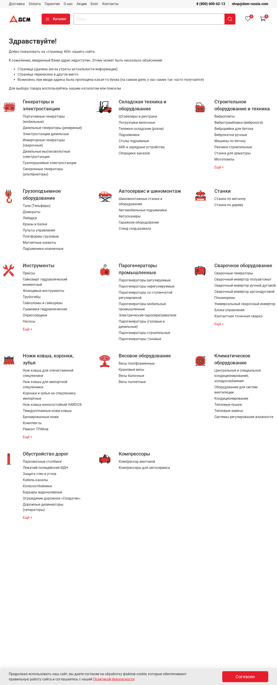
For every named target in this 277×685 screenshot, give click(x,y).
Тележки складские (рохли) (141, 129)
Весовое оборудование (145, 355)
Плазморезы (224, 298)
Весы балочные (131, 376)
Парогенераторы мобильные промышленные (142, 306)
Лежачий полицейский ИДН (45, 468)
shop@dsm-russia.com (250, 4)
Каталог (59, 19)
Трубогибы (32, 297)
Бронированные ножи (40, 417)
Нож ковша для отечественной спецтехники (48, 373)
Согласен (245, 676)
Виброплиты (224, 116)
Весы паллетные (132, 382)
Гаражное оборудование (139, 222)
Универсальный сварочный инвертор (244, 304)
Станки (222, 191)
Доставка (17, 4)
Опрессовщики (35, 315)
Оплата (35, 4)
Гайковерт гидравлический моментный (45, 282)
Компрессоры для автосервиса (144, 468)
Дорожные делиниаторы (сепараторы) (43, 507)
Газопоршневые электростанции (49, 163)
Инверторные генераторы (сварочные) (44, 142)
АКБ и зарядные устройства (142, 147)
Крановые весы (131, 369)
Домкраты (31, 212)
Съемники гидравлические (45, 309)
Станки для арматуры (232, 153)
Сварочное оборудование (243, 265)
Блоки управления (229, 310)
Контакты (110, 4)
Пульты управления (39, 230)
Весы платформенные (137, 363)
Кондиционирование (231, 398)
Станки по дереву (228, 205)
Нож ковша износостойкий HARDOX (52, 405)
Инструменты (39, 265)
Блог (94, 4)
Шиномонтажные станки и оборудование (140, 201)
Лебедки (30, 218)
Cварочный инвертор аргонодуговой (244, 292)
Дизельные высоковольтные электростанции (46, 154)
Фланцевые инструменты (43, 291)
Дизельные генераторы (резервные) (52, 128)
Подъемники (129, 135)
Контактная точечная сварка (238, 316)
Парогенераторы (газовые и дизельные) (142, 324)
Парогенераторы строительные (144, 333)
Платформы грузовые (41, 236)
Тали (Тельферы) (37, 206)
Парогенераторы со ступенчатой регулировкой (145, 295)
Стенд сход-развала (135, 228)
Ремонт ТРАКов (35, 429)
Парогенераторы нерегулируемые (146, 286)
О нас (68, 4)
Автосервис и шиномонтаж (150, 191)
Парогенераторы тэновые (140, 339)
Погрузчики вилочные (137, 122)
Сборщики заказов (134, 153)
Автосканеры (130, 216)
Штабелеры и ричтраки (138, 116)
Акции (82, 4)
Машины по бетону (230, 141)
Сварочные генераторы (233, 273)
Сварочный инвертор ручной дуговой (245, 285)
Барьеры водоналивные (42, 492)
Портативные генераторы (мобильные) (44, 119)
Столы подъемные (134, 141)
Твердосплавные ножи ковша (47, 411)
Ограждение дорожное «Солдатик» (52, 498)
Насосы (29, 321)
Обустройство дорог (45, 454)
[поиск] (229, 19)
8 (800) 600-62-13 (210, 4)
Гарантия (52, 4)
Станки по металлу (230, 199)
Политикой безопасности (113, 679)
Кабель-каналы (35, 480)
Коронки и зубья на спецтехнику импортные (49, 396)
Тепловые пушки (228, 405)
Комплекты (32, 423)
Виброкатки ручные (230, 135)
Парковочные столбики (42, 461)
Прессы (29, 273)
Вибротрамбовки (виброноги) (238, 122)
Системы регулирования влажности (243, 417)
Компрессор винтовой (137, 461)
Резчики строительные (233, 147)
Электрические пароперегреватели (147, 315)
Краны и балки (35, 224)
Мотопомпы (224, 159)
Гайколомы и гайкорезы (43, 303)
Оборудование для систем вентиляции (236, 389)
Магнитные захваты (39, 242)
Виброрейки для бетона (233, 129)
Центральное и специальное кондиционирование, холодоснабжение (237, 375)
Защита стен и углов (39, 474)
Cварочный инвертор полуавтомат (243, 279)
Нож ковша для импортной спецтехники (45, 384)
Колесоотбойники (37, 486)
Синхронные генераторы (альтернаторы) (43, 171)
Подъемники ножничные (43, 249)
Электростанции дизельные (46, 134)
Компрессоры (134, 454)
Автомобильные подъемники (143, 210)
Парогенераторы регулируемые (145, 280)
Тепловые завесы (228, 411)
